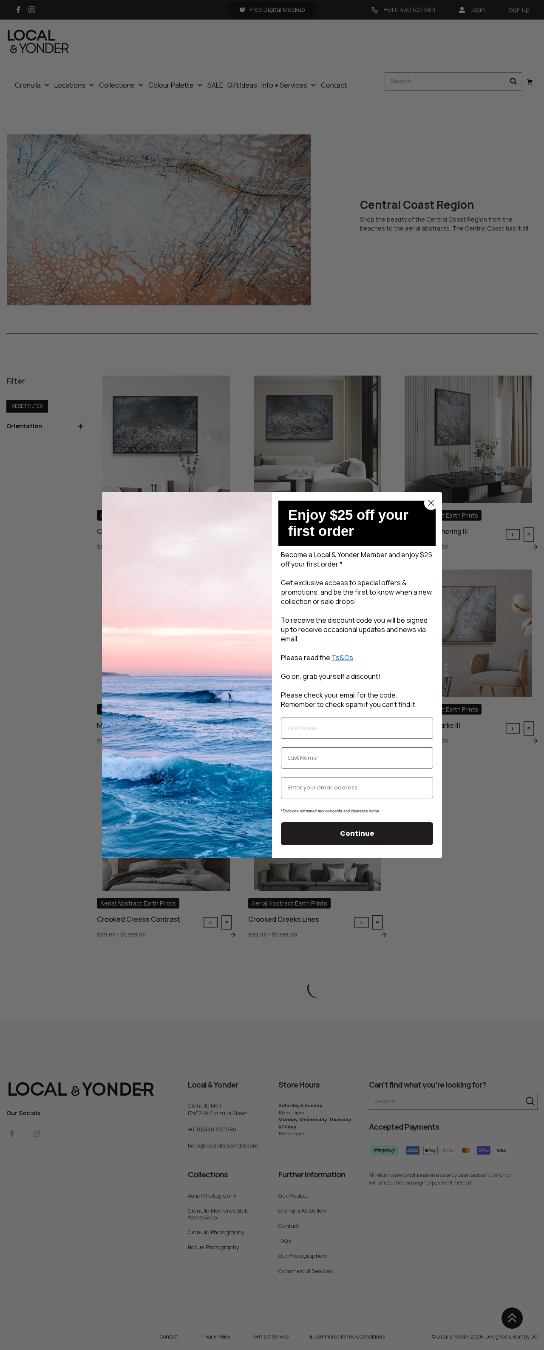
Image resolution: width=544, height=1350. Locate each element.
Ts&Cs (342, 657)
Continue (357, 833)
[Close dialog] (431, 503)
